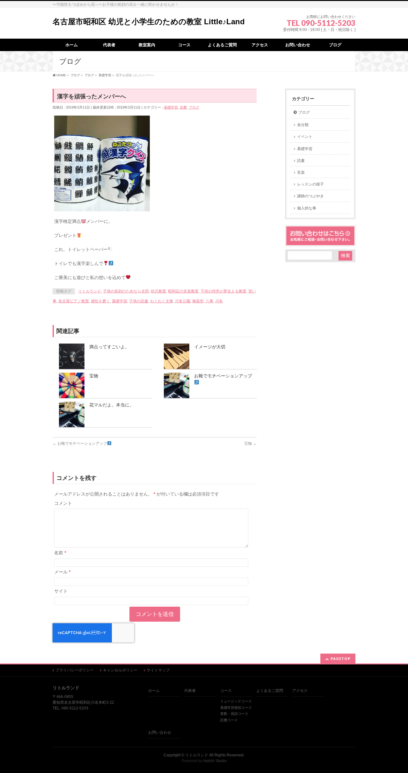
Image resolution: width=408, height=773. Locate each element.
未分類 (303, 125)
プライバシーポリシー (74, 670)
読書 (183, 107)
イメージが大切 (209, 346)
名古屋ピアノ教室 (73, 301)
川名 (219, 301)
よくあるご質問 (269, 690)
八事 (209, 301)
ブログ (194, 107)
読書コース (229, 720)
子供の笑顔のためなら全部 (126, 291)
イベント (304, 136)
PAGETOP (341, 658)
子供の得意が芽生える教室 (223, 291)
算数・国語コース (234, 714)
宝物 (93, 375)
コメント (63, 503)
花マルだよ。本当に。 (111, 404)
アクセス (300, 690)
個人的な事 (306, 208)
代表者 (190, 690)
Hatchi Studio (215, 761)
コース (226, 690)
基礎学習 (171, 107)
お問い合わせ (159, 732)
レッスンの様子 (310, 184)
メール (62, 571)
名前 (60, 552)
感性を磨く (100, 301)
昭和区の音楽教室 (183, 291)
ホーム (154, 690)
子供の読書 (138, 301)
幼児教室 (158, 291)
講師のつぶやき (310, 196)
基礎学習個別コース (236, 707)
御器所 (198, 301)
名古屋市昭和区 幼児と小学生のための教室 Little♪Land (149, 21)
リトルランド (89, 291)
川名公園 (182, 301)
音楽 (301, 172)
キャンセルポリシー (120, 670)
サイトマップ (158, 670)
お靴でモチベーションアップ (80, 443)
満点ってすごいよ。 (109, 346)
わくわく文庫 (161, 301)
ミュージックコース (236, 701)
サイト (61, 591)
